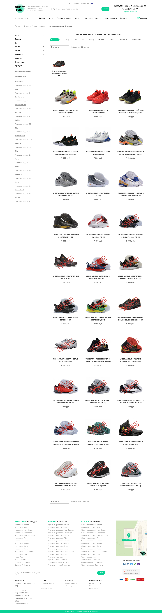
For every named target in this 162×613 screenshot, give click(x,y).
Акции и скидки (95, 583)
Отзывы (92, 586)
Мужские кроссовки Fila (57, 538)
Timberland (19, 190)
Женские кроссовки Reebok (91, 543)
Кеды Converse (20, 560)
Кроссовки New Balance (24, 530)
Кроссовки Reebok (22, 543)
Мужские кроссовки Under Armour (61, 552)
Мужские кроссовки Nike (57, 527)
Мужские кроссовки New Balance (61, 530)
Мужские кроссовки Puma (58, 549)
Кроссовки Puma (21, 549)
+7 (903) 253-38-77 (130, 9)
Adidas (17, 120)
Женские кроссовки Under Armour (94, 552)
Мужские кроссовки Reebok (59, 543)
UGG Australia (20, 76)
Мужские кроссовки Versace (59, 541)
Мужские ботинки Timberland (59, 565)
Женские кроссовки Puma (91, 549)
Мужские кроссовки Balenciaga (60, 533)
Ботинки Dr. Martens (22, 562)
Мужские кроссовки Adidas (58, 525)
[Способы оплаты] (131, 580)
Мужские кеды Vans (55, 557)
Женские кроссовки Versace (92, 541)
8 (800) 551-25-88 (121, 6)
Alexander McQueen (23, 71)
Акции (51, 18)
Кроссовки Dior (21, 554)
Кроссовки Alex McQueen (25, 536)
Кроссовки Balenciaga (23, 533)
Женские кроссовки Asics (91, 546)
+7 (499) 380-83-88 (138, 6)
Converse (18, 174)
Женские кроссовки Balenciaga (93, 533)
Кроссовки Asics (21, 546)
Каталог (42, 18)
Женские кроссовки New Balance (93, 530)
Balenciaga (19, 82)
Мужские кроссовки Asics (58, 546)
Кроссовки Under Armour (24, 552)
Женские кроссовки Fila (90, 538)
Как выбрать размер (92, 18)
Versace (18, 112)
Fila (16, 151)
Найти (105, 9)
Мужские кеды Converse (57, 560)
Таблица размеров (72, 586)
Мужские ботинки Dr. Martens (59, 562)
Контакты (123, 18)
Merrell (17, 198)
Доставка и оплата (64, 18)
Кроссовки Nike (21, 527)
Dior (16, 89)
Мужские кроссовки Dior (57, 554)
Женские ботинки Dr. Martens (92, 562)
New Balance (20, 136)
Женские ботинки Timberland (92, 565)
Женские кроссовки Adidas (91, 525)
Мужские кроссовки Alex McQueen (61, 536)
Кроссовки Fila (20, 538)
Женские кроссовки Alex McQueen (94, 536)
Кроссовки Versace (22, 541)
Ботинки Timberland (22, 565)
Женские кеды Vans (88, 557)
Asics (17, 159)
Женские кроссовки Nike (90, 527)
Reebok (18, 143)
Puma (17, 167)
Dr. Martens (19, 97)
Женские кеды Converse (90, 560)
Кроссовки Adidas (22, 525)
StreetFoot (20, 9)
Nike (17, 128)
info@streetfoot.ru (21, 18)
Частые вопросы (110, 18)
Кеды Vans (19, 557)
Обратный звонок (130, 12)
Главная (18, 26)
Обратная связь (46, 589)
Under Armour (20, 105)
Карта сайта (93, 589)
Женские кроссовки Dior (90, 554)
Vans (17, 182)
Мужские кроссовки (39, 26)
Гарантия (77, 18)
